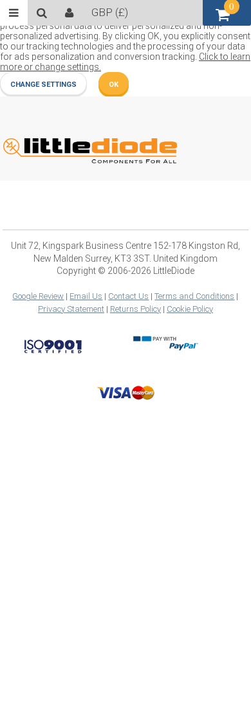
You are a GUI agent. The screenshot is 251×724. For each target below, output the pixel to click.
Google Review (38, 296)
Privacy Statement (71, 309)
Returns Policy (135, 309)
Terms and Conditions (194, 296)
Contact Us (128, 296)
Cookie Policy (190, 309)
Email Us (86, 296)
